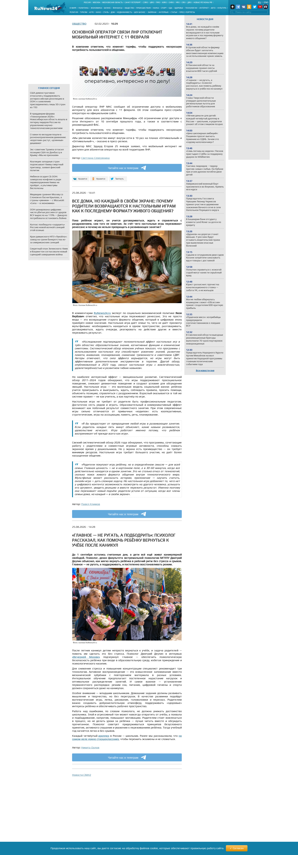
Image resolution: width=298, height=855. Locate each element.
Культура (221, 8)
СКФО (171, 2)
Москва (96, 2)
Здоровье (178, 8)
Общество (129, 8)
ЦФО (152, 2)
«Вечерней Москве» (86, 657)
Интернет (204, 8)
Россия (87, 2)
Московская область (112, 2)
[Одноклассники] (99, 177)
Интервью (163, 12)
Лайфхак (152, 12)
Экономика (96, 8)
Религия (74, 12)
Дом (113, 12)
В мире (73, 8)
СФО (183, 2)
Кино (98, 12)
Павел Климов (90, 504)
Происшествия (143, 8)
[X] (118, 177)
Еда (170, 8)
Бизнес (107, 8)
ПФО (158, 2)
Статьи (174, 12)
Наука (156, 8)
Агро (91, 12)
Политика (83, 8)
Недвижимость (124, 12)
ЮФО (164, 2)
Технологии (191, 8)
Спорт (164, 8)
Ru (259, 2)
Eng (266, 2)
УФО (178, 2)
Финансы (117, 8)
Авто (213, 8)
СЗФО (145, 2)
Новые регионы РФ (202, 2)
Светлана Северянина (95, 158)
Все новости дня (205, 370)
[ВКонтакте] (80, 177)
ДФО (189, 2)
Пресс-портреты (187, 12)
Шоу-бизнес (140, 12)
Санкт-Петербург (133, 2)
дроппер (103, 735)
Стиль (106, 12)
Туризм (83, 12)
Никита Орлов (90, 747)
